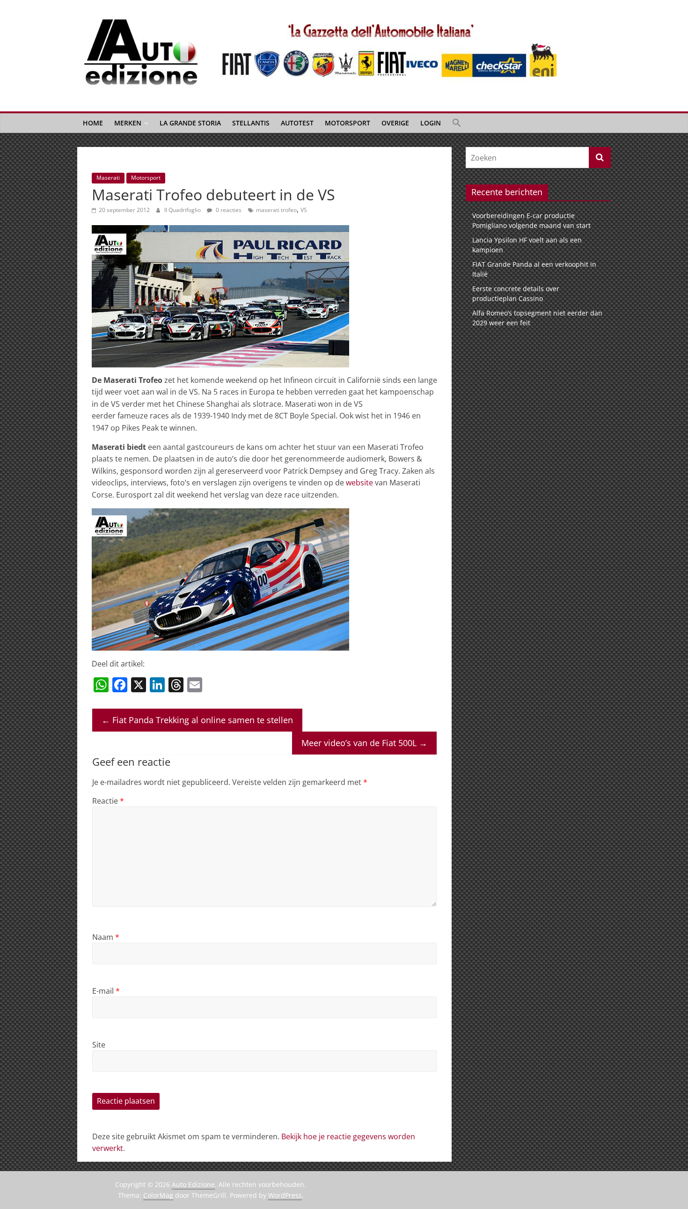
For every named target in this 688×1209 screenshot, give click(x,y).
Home (93, 122)
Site (98, 1045)
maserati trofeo (276, 210)
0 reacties (228, 210)
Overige (395, 122)
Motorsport (347, 122)
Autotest (297, 122)
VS (303, 210)
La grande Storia (190, 122)
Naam (105, 937)
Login (430, 122)
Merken (127, 122)
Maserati (108, 178)
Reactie (108, 801)
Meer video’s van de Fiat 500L (364, 742)
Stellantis (251, 122)
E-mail (106, 991)
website (359, 482)
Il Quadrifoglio (183, 210)
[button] (456, 123)
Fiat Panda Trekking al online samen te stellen (197, 719)
